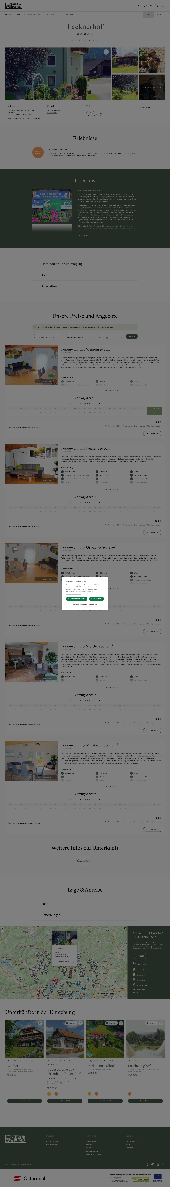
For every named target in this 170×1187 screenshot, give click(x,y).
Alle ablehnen (96, 599)
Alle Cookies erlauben (76, 599)
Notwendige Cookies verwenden (85, 604)
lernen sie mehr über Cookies (73, 593)
